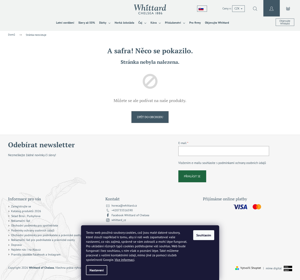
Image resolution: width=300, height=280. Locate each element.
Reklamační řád (20, 221)
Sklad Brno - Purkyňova (25, 216)
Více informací (124, 260)
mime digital (272, 268)
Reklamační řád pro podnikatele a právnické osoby (43, 240)
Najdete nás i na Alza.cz (26, 249)
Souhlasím (203, 235)
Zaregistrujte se (21, 206)
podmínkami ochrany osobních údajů (242, 163)
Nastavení (96, 270)
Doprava (16, 245)
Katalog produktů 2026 (26, 211)
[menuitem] (65, 22)
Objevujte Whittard (284, 22)
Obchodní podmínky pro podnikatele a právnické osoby (46, 235)
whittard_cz (119, 220)
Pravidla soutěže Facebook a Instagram (35, 254)
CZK (237, 8)
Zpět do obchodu (150, 117)
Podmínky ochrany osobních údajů (32, 230)
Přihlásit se (192, 176)
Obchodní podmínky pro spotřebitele (34, 225)
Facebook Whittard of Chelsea (130, 215)
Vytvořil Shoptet (250, 268)
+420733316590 (122, 210)
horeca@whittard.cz (124, 205)
